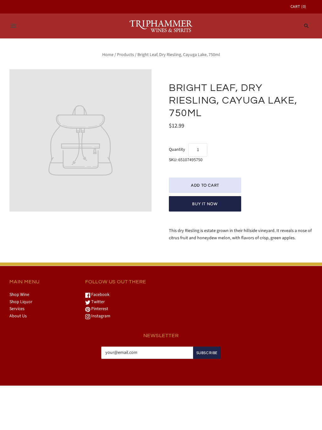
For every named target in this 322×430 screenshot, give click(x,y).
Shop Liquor (20, 302)
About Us (18, 316)
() (298, 6)
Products (125, 55)
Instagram (100, 316)
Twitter (97, 302)
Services (17, 309)
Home (108, 55)
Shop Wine (19, 294)
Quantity (177, 149)
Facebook (99, 294)
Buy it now (205, 203)
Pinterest (99, 309)
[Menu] (13, 26)
